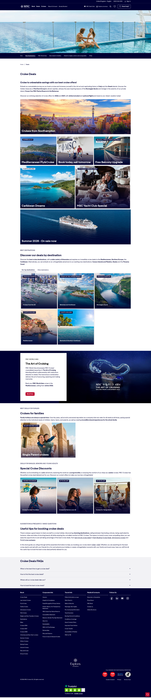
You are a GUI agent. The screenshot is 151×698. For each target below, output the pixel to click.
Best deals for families (55, 55)
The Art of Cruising (37, 363)
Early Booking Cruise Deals (102, 538)
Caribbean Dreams (33, 205)
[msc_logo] (25, 6)
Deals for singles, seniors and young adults (75, 55)
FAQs (90, 55)
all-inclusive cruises (118, 538)
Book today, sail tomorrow (74, 162)
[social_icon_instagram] (127, 598)
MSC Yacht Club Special (92, 205)
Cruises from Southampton (38, 131)
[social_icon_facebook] (111, 598)
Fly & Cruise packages (27, 540)
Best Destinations (30, 55)
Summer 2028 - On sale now (39, 241)
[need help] (147, 694)
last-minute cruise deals (83, 538)
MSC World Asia (42, 55)
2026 (94, 545)
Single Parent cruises (35, 454)
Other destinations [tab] (43, 270)
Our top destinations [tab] (28, 270)
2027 (98, 545)
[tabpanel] (75, 309)
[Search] (110, 6)
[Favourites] (114, 6)
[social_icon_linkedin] (117, 598)
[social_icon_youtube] (122, 598)
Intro (21, 55)
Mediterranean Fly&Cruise (38, 162)
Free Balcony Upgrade (109, 162)
